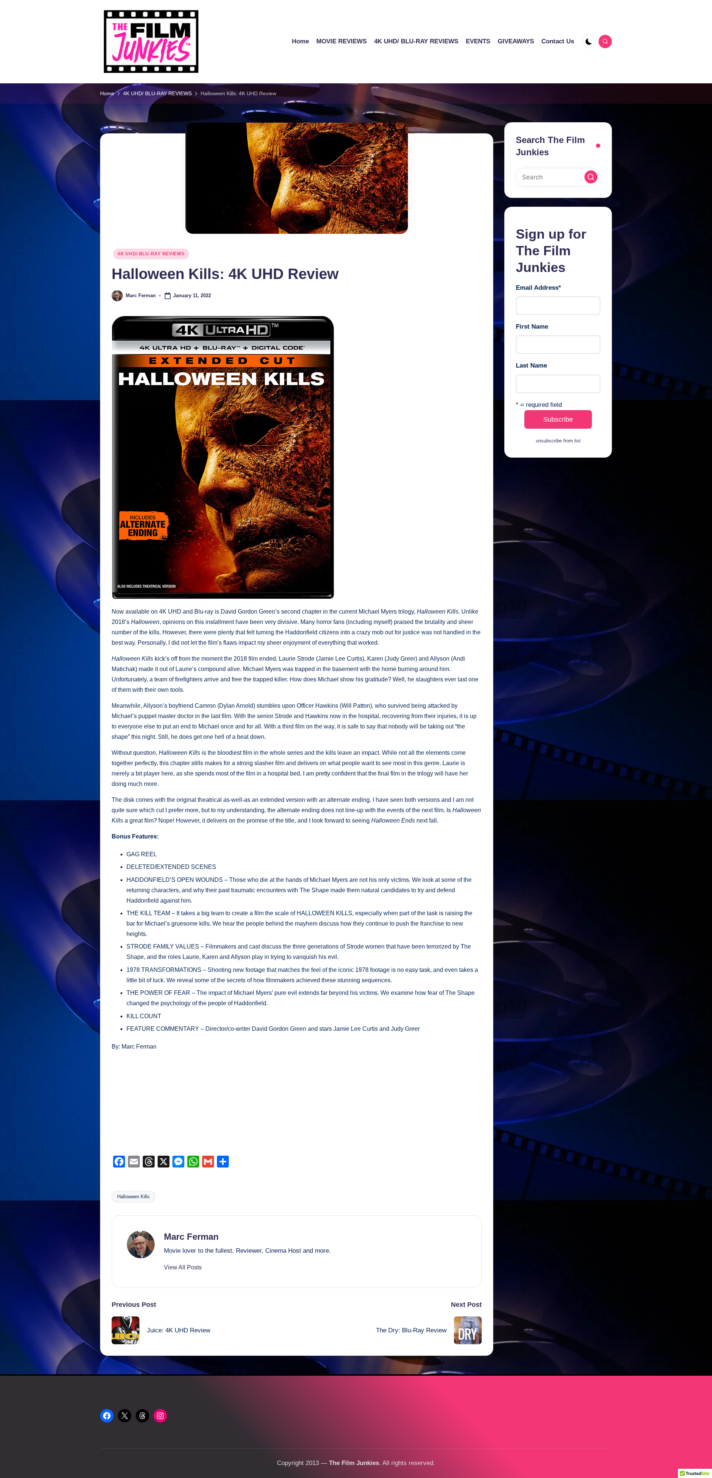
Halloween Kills (133, 1196)
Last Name (531, 365)
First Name (532, 327)
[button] (183, 1267)
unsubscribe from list (558, 441)
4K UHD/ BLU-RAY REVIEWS (151, 253)
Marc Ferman (191, 1237)
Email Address (538, 288)
